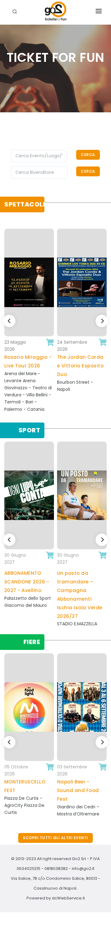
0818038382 (56, 868)
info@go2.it (83, 868)
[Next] (102, 321)
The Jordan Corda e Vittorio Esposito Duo (80, 366)
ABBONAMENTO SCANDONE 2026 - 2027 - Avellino (26, 582)
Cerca (88, 154)
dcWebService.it (68, 898)
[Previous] (9, 321)
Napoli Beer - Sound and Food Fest (78, 790)
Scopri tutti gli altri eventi (55, 837)
